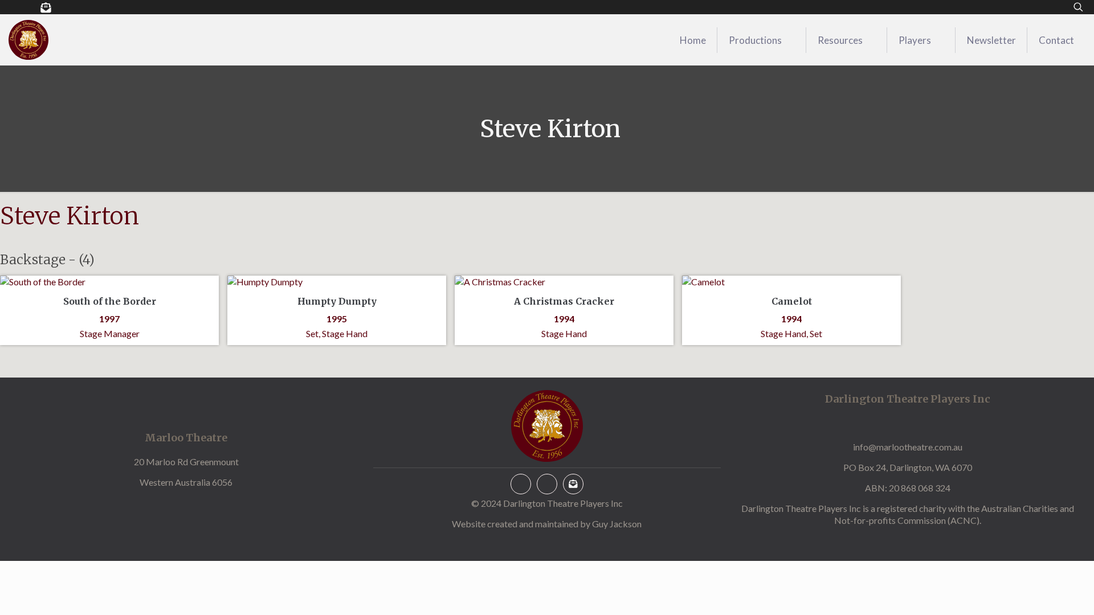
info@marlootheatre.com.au (907, 446)
